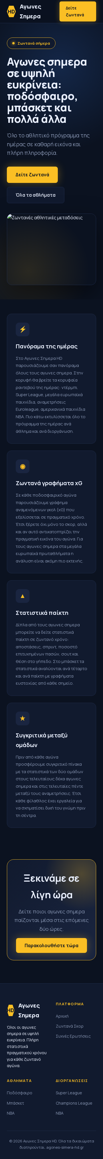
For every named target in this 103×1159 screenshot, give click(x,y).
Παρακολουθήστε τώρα (51, 945)
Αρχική (62, 1016)
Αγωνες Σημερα (24, 11)
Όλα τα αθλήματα (36, 195)
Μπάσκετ (15, 1103)
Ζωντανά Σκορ (70, 1026)
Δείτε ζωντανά (75, 11)
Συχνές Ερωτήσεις (73, 1036)
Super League (69, 1092)
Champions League (74, 1103)
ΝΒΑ (11, 1113)
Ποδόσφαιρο (19, 1092)
